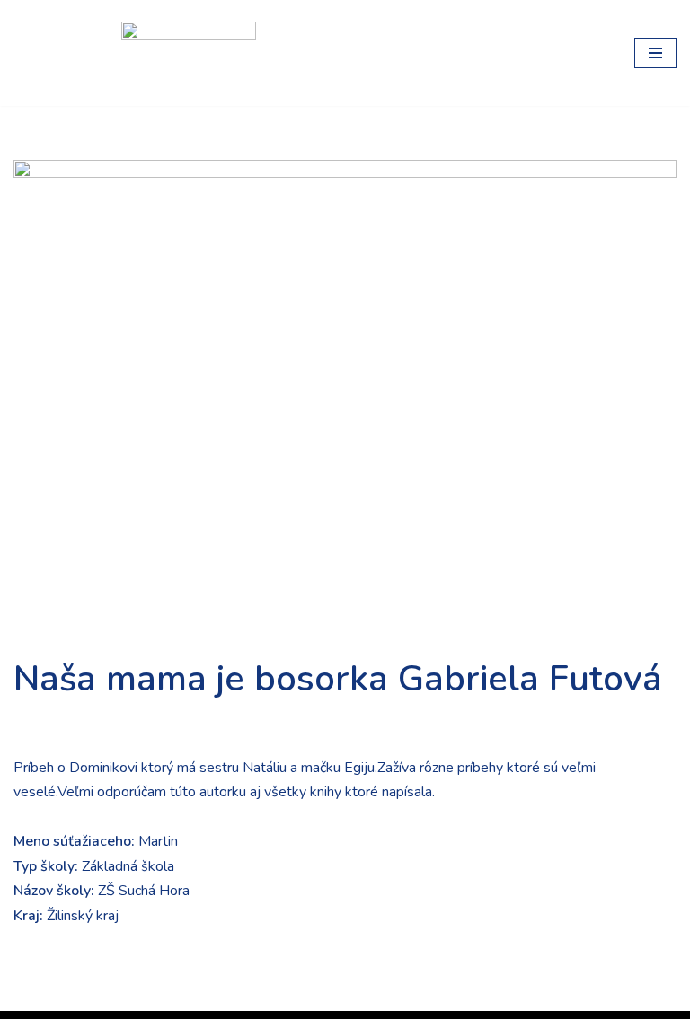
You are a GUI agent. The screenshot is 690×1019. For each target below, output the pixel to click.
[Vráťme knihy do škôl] (53, 53)
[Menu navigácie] (655, 53)
